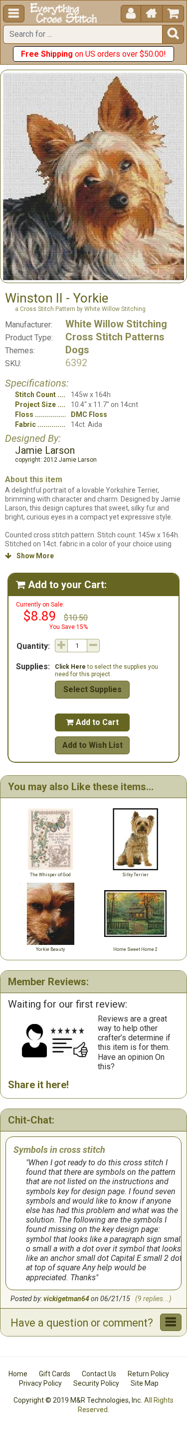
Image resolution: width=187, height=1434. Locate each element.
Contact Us (99, 1374)
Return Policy (148, 1374)
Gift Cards (54, 1374)
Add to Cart (92, 722)
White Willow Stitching (116, 324)
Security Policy (96, 1383)
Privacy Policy (40, 1383)
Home (17, 1374)
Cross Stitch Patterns (115, 337)
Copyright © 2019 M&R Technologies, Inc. (77, 1400)
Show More (29, 556)
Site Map (145, 1383)
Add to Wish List (92, 745)
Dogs (77, 350)
